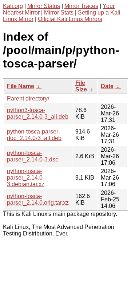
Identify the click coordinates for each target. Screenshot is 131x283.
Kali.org (13, 6)
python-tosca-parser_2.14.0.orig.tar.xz (38, 199)
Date (107, 86)
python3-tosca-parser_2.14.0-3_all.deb (37, 113)
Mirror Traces (81, 6)
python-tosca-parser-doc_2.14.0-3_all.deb (34, 134)
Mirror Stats (59, 12)
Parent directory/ (28, 98)
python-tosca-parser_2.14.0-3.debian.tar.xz (25, 177)
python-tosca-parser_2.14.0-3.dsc (32, 156)
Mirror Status (43, 6)
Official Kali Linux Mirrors (70, 19)
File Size (81, 86)
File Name (20, 86)
